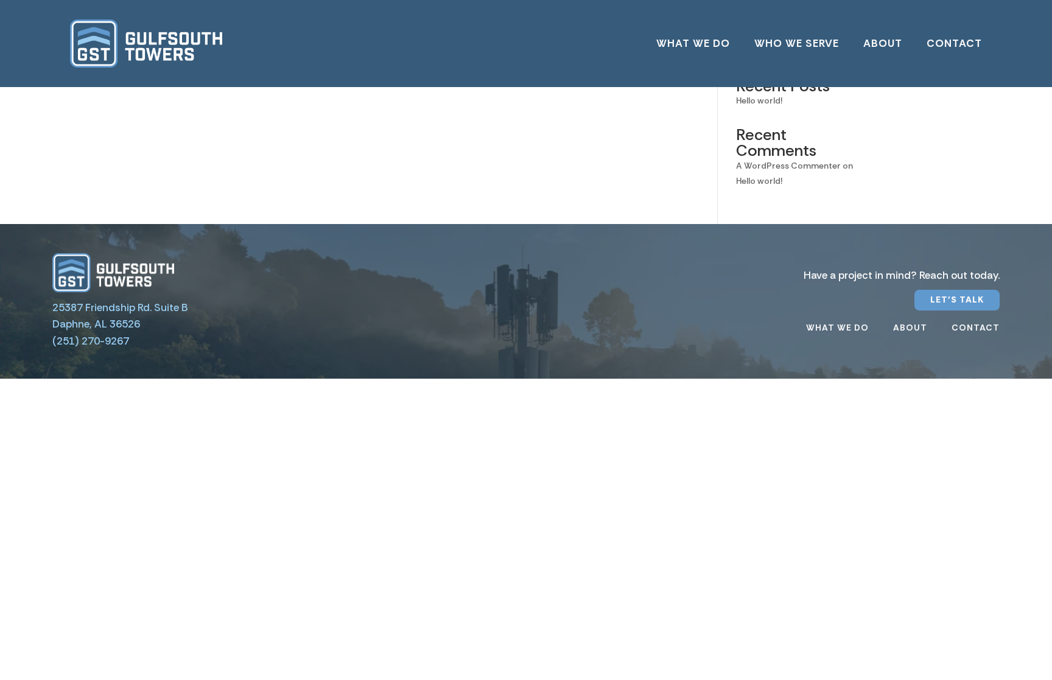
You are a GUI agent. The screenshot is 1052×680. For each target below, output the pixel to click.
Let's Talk (957, 299)
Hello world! (759, 100)
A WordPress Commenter (788, 165)
